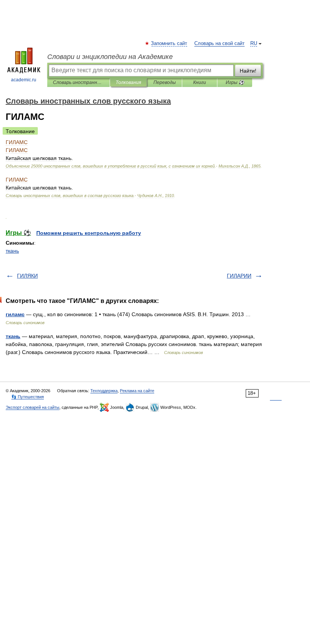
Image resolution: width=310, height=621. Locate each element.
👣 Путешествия (27, 396)
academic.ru (23, 79)
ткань (12, 251)
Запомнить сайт (169, 43)
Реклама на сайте (137, 390)
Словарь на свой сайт (219, 43)
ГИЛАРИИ (239, 276)
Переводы (164, 82)
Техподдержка (104, 390)
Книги (199, 82)
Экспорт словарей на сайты (32, 407)
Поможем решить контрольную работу (88, 233)
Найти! (248, 71)
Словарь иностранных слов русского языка (78, 82)
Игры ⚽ (235, 82)
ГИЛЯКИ (27, 276)
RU (253, 43)
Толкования (128, 82)
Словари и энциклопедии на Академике (110, 57)
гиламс (15, 314)
